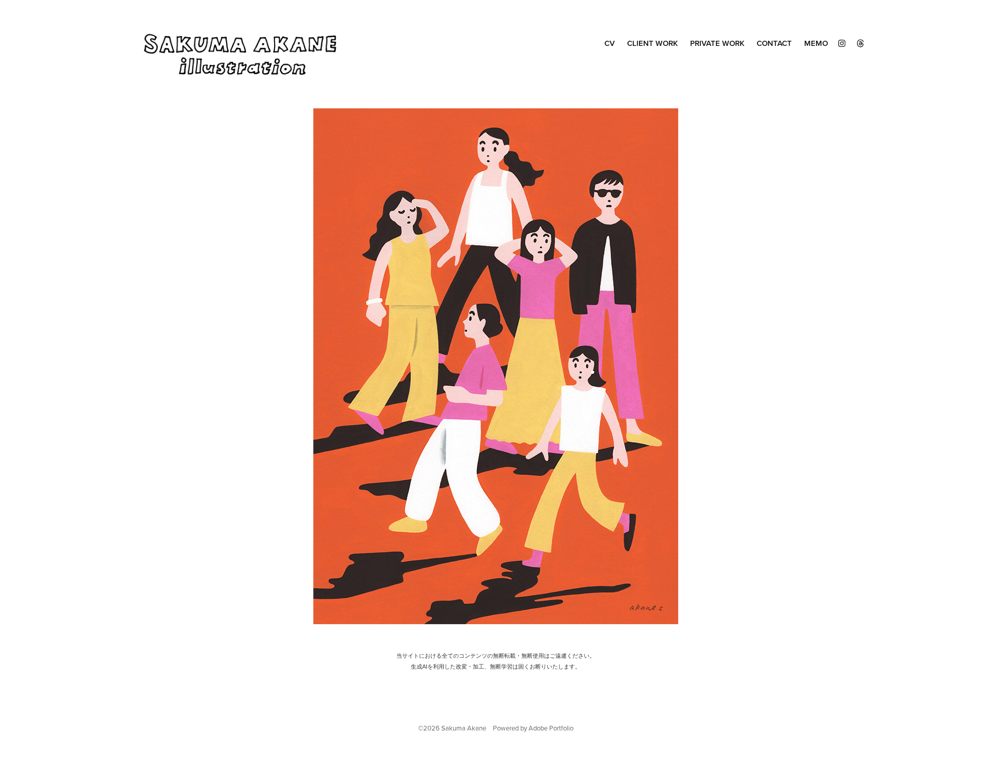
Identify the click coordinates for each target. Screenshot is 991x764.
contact (774, 43)
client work (652, 43)
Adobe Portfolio (551, 728)
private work (717, 43)
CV (609, 43)
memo (816, 43)
